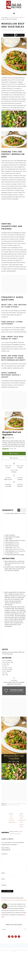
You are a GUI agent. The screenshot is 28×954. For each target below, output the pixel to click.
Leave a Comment (20, 30)
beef (8, 804)
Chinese (8, 803)
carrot (14, 804)
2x (21, 510)
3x (24, 510)
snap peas (18, 804)
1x (18, 510)
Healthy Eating (13, 803)
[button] (3, 449)
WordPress (19, 950)
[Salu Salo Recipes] (14, 9)
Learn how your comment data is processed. (14, 900)
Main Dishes (19, 803)
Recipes (24, 803)
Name (3, 873)
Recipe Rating (5, 847)
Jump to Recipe (9, 35)
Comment (4, 854)
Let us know (13, 691)
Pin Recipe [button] (15, 458)
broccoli (10, 804)
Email (2, 879)
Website (3, 885)
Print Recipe (20, 35)
